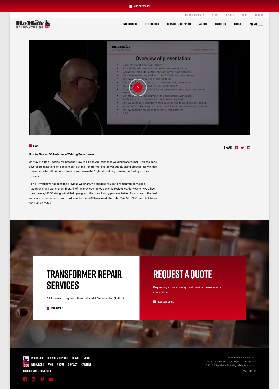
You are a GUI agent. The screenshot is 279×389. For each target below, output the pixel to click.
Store (238, 24)
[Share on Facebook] (236, 147)
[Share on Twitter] (242, 147)
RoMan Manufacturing (33, 24)
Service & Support (179, 24)
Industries (130, 24)
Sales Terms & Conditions (37, 371)
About (203, 24)
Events (230, 15)
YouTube (51, 379)
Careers (220, 24)
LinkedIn (33, 379)
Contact (260, 15)
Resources (152, 24)
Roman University (194, 15)
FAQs (244, 15)
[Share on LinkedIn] (248, 147)
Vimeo (42, 379)
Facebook (25, 379)
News (215, 15)
